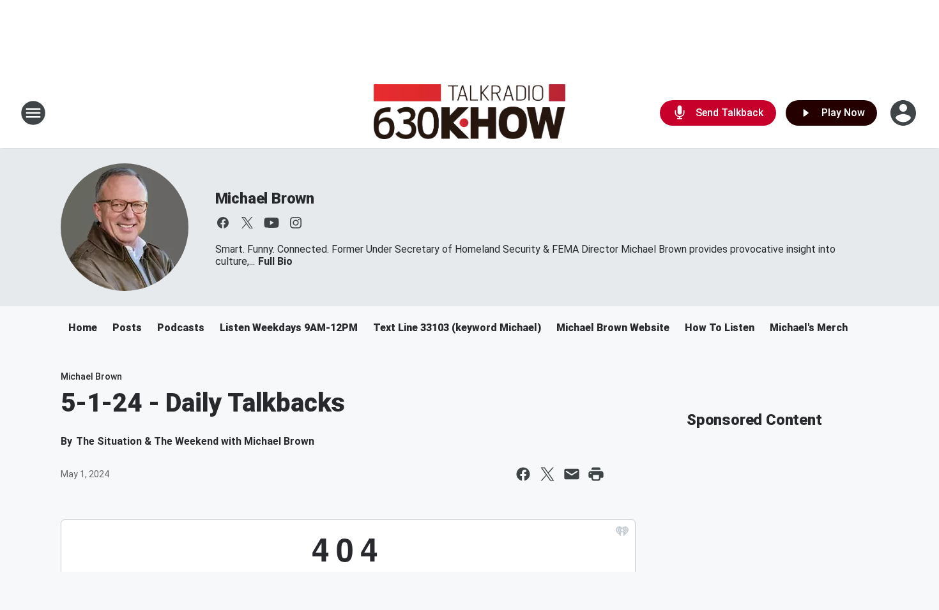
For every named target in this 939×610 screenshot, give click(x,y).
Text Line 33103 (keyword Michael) (457, 328)
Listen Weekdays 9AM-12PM (289, 328)
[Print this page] (596, 474)
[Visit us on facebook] (223, 222)
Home (82, 328)
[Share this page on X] (547, 474)
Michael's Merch (809, 328)
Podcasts (180, 328)
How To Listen (719, 328)
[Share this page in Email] (572, 474)
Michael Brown (264, 198)
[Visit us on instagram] (295, 222)
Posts (127, 328)
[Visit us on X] (247, 222)
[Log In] (904, 113)
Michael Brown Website (612, 328)
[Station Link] (469, 113)
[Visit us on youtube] (271, 222)
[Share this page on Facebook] (523, 474)
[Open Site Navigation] (33, 113)
